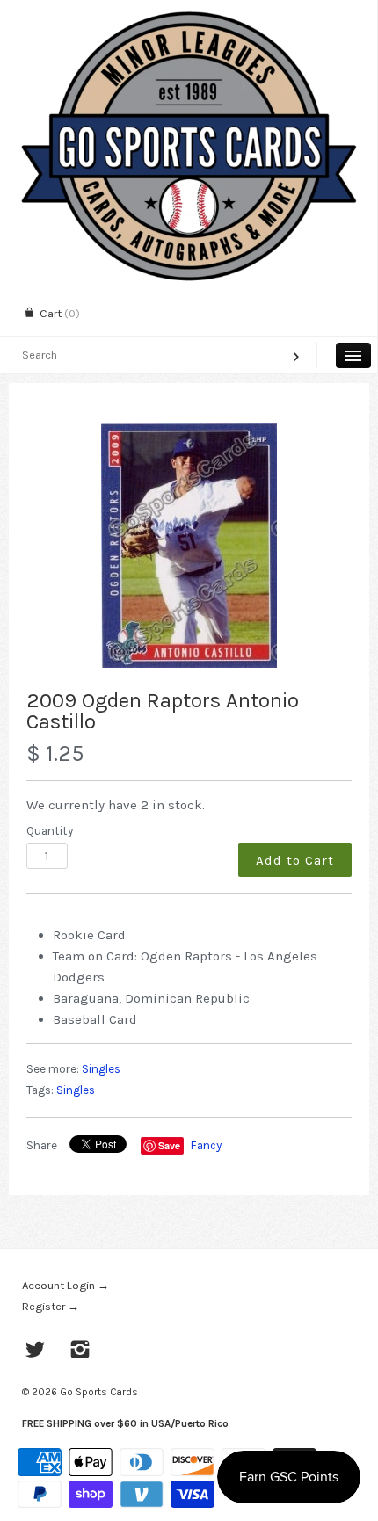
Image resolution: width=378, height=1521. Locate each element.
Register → (50, 1306)
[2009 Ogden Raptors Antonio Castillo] (189, 545)
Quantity (49, 830)
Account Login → (65, 1285)
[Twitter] (35, 1351)
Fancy (206, 1145)
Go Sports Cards (99, 1392)
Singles (101, 1069)
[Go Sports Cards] (188, 15)
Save (169, 1145)
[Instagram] (80, 1351)
